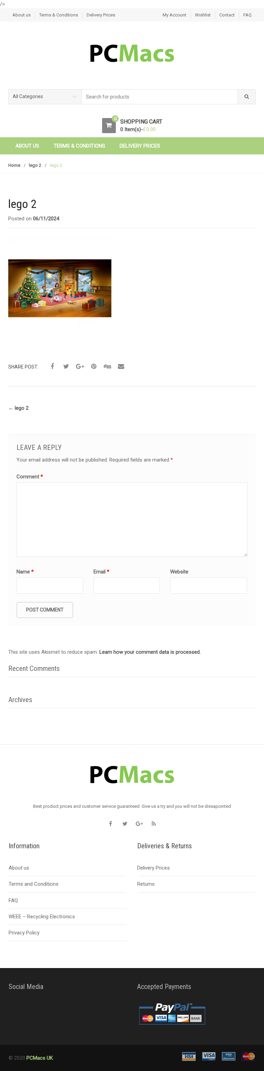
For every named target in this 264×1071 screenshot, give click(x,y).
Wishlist (203, 15)
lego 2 (35, 165)
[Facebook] (110, 823)
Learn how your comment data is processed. (150, 652)
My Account (174, 15)
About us (21, 15)
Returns (146, 884)
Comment (29, 477)
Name (25, 572)
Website (179, 572)
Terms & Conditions (58, 15)
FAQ (247, 15)
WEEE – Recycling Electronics (42, 916)
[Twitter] (124, 823)
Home (14, 165)
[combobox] (160, 97)
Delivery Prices (101, 15)
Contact (227, 15)
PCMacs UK (39, 1058)
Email (101, 572)
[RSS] (153, 823)
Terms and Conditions (33, 884)
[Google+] (139, 823)
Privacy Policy (24, 933)
